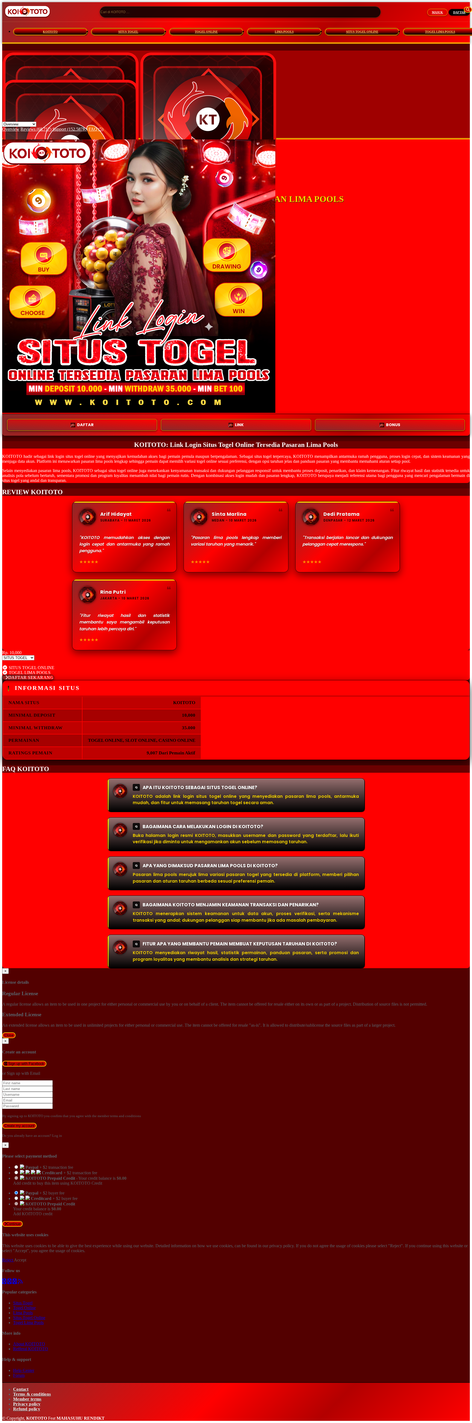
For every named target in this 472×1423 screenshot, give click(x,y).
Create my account (19, 1126)
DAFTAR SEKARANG (31, 677)
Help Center (23, 1370)
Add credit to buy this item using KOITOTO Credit (57, 1183)
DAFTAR (459, 12)
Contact (20, 1389)
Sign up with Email (23, 1073)
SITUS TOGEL (128, 31)
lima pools (104, 461)
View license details (19, 662)
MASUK (437, 12)
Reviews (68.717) (35, 129)
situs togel (10, 480)
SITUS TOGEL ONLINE (362, 31)
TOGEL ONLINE (206, 31)
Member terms (27, 1399)
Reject (8, 1260)
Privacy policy (26, 1404)
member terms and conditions (119, 1116)
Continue (13, 1224)
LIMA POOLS (284, 31)
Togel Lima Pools (28, 1322)
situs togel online (123, 470)
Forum (19, 1375)
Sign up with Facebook (25, 1064)
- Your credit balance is (69, 1180)
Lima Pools (23, 1312)
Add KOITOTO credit (32, 1213)
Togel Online (24, 1307)
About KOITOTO (29, 1344)
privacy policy (281, 1245)
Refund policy (26, 1409)
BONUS (393, 425)
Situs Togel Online (29, 1317)
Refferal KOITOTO (30, 1348)
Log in (57, 1136)
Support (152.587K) (69, 129)
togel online (85, 456)
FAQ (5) (95, 129)
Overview (10, 129)
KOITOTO (50, 31)
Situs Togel (23, 1303)
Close (8, 1035)
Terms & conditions (32, 1394)
